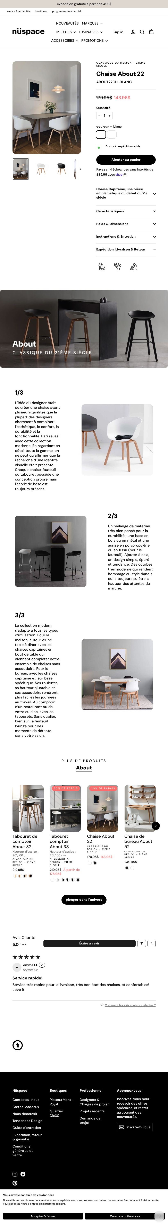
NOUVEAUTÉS (67, 23)
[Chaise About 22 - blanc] (89, 863)
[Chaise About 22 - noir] (94, 863)
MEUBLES (64, 32)
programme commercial (66, 11)
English (119, 32)
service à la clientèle (19, 11)
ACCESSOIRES (63, 40)
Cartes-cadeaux (25, 1107)
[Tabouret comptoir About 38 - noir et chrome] (73, 879)
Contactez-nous (25, 1099)
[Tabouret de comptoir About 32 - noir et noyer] (30, 876)
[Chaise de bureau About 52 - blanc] (132, 868)
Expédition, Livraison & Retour (120, 249)
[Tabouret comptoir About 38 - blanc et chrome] (57, 879)
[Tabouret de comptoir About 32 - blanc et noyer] (20, 876)
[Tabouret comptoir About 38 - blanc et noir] (62, 879)
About (84, 767)
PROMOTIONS (92, 40)
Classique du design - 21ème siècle (121, 64)
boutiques (41, 11)
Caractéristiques (110, 211)
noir (111, 134)
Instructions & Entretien (116, 236)
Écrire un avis (89, 943)
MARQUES (90, 23)
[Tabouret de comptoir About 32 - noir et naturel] (25, 876)
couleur (109, 127)
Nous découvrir (24, 1114)
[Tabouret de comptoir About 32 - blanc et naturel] (15, 876)
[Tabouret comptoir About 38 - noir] (78, 879)
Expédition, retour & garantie (27, 1137)
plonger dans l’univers (84, 899)
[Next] (156, 826)
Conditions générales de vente (23, 1151)
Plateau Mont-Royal (61, 1101)
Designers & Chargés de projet (94, 1101)
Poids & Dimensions (112, 224)
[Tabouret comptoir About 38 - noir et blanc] (67, 879)
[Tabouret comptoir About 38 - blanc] (52, 879)
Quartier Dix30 (56, 1113)
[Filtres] (141, 943)
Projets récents (92, 1111)
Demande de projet (90, 1120)
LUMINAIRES (89, 32)
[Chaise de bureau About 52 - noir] (127, 868)
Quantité (103, 108)
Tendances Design (27, 1120)
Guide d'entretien (26, 1127)
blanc (101, 134)
